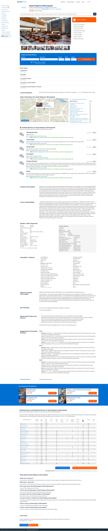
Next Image (67, 31)
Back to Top (5, 36)
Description (4, 15)
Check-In (23, 57)
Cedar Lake (23, 458)
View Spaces (33, 239)
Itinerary (3, 24)
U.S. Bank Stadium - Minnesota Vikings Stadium (80, 122)
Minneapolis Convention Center (77, 103)
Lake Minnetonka (24, 447)
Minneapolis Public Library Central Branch (79, 119)
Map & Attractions (5, 11)
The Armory (72, 117)
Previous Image (24, 31)
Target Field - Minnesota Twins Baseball (79, 118)
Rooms (60, 57)
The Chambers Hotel (32, 397)
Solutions (78, 1)
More (83, 1)
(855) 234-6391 (35, 529)
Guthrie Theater (48, 371)
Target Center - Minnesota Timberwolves (79, 114)
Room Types (4, 9)
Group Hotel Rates (70, 1)
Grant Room (23, 427)
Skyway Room (24, 438)
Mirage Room (23, 436)
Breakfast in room (44, 264)
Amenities (4, 17)
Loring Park (79, 92)
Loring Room (23, 429)
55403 (47, 7)
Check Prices (5, 7)
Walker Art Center (74, 112)
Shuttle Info (4, 18)
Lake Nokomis (24, 454)
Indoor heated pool (24, 248)
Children (73, 57)
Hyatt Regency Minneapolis (79, 99)
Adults (66, 57)
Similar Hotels (5, 26)
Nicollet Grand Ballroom (25, 463)
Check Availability (86, 59)
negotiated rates (63, 416)
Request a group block (40, 63)
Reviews (4, 13)
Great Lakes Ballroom (25, 445)
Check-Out (42, 57)
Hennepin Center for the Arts (76, 108)
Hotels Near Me (22, 529)
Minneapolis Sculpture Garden (76, 111)
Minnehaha (23, 441)
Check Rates (33, 525)
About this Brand (5, 22)
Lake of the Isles (24, 456)
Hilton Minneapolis (31, 389)
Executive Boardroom (25, 452)
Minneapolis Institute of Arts (76, 121)
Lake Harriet (23, 450)
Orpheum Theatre (74, 106)
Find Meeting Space (80, 470)
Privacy (16, 529)
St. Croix (23, 440)
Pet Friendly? (5, 20)
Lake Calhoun (23, 449)
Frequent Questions (6, 32)
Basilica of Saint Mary (74, 110)
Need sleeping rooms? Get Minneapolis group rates (84, 467)
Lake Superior (23, 459)
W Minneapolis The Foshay (73, 397)
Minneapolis (40, 7)
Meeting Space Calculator (91, 470)
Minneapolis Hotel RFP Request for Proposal (65, 470)
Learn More (24, 525)
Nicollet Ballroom (24, 425)
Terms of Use (12, 529)
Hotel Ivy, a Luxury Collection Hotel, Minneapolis (79, 389)
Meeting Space (5, 28)
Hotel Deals (62, 1)
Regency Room (24, 434)
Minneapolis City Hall (74, 115)
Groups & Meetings (6, 33)
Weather (3, 30)
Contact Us (2, 529)
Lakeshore (23, 461)
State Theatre (73, 107)
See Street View (25, 120)
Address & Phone (5, 5)
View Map (31, 9)
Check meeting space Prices (62, 467)
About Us (7, 529)
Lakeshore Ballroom (25, 431)
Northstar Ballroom (24, 443)
